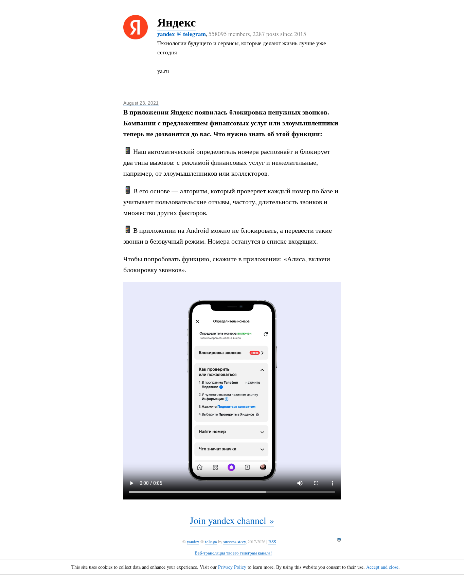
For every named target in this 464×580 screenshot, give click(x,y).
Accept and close (382, 567)
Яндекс (176, 22)
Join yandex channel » (232, 520)
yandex (193, 542)
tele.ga (211, 542)
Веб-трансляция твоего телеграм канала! (233, 553)
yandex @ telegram (181, 34)
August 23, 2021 (141, 103)
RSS (272, 542)
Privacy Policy (232, 567)
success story (234, 542)
